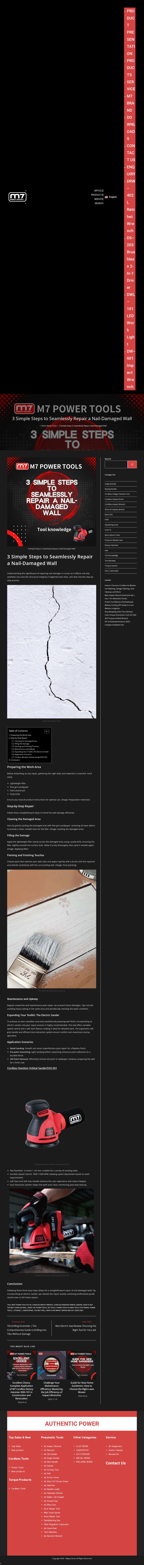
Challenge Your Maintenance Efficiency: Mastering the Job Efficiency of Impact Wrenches (51, 1389)
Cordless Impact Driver (114, 499)
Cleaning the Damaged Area (26, 741)
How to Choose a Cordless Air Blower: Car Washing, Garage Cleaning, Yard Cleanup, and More (120, 588)
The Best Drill (40, 1310)
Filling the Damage (22, 743)
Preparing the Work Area (21, 735)
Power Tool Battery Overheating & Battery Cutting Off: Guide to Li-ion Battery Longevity (119, 605)
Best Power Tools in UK (21, 1305)
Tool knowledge (111, 555)
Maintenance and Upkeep (25, 749)
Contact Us (116, 1463)
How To (108, 530)
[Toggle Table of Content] (45, 731)
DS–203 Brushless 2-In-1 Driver (131, 263)
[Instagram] (72, 1545)
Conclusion (15, 760)
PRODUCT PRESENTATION (131, 32)
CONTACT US (131, 152)
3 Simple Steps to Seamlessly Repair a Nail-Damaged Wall (83, 425)
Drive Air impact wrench (115, 509)
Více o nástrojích (111, 570)
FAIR (107, 519)
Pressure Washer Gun (114, 540)
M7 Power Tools (40, 1307)
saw (106, 550)
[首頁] (38, 425)
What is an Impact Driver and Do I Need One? (64, 1310)
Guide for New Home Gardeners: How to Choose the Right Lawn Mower (82, 1387)
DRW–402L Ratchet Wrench (131, 206)
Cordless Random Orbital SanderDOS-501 (31, 757)
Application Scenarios (23, 754)
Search (108, 459)
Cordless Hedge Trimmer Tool (117, 494)
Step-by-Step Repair (19, 738)
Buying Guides (111, 489)
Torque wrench (111, 565)
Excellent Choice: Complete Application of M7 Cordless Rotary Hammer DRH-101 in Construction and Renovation (21, 1390)
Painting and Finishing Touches (27, 746)
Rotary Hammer (111, 545)
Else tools (109, 514)
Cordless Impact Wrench (42, 1305)
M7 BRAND (130, 103)
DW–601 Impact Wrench (131, 369)
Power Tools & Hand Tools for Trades (72, 1307)
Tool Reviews (110, 560)
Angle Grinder (110, 484)
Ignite (30, 1307)
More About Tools (112, 535)
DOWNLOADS (131, 128)
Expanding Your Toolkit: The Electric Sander (32, 752)
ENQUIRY (131, 170)
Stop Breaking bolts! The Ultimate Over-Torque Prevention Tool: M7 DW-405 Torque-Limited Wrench (121, 615)
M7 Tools (52, 1307)
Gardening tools (111, 524)
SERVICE (131, 85)
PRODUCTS (131, 67)
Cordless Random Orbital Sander (68, 1305)
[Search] (132, 464)
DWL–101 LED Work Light (131, 319)
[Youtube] (79, 1545)
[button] (129, 3)
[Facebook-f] (64, 1545)
